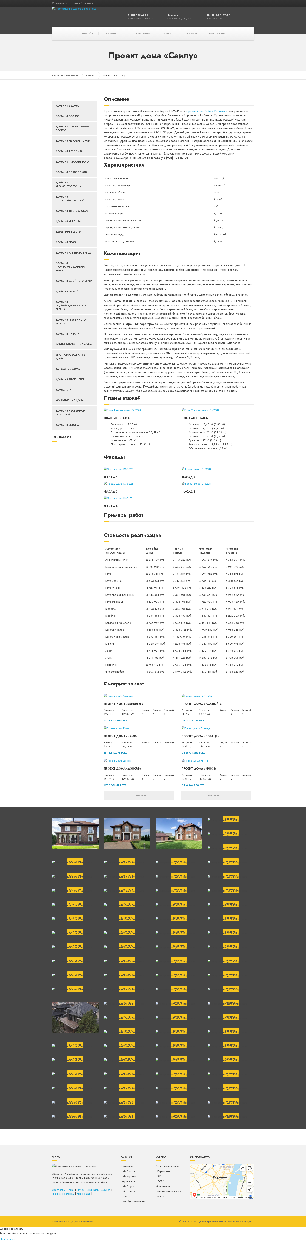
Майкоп (105, 1190)
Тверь (70, 1190)
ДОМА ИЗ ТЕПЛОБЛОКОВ (72, 211)
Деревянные (128, 1181)
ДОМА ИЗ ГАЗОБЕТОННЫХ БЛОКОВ (72, 128)
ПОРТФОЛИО (140, 33)
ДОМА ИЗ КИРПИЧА (68, 221)
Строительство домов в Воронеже (72, 1221)
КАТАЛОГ (112, 33)
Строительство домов (65, 75)
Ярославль (58, 1190)
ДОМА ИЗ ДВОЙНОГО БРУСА (74, 281)
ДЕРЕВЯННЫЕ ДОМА (68, 232)
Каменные (127, 1166)
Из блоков (129, 1171)
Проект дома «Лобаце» (200, 736)
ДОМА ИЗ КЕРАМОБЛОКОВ (73, 141)
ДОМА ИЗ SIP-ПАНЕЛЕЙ (70, 379)
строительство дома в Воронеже (206, 111)
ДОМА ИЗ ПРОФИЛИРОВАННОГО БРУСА (70, 266)
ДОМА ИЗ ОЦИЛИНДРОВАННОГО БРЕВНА (71, 305)
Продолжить (7, 1239)
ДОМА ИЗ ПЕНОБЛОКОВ (71, 172)
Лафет (126, 1196)
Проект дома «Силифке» (124, 704)
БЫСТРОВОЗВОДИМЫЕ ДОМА (70, 356)
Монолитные (163, 1186)
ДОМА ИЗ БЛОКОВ (68, 116)
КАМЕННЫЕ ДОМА (67, 105)
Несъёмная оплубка (169, 1191)
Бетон (160, 1196)
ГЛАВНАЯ (86, 33)
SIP (159, 1176)
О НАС (167, 33)
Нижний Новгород (63, 1194)
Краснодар (83, 1194)
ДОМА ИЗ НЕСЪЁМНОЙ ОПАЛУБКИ (70, 412)
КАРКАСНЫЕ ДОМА (68, 369)
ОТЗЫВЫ (190, 33)
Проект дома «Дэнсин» (123, 769)
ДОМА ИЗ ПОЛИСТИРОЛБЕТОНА (70, 198)
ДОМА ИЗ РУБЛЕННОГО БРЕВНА (71, 321)
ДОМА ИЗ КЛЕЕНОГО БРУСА (73, 252)
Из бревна (129, 1191)
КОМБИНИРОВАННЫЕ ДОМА (74, 344)
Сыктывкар (93, 1190)
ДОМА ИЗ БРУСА (66, 242)
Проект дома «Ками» (121, 736)
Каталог (91, 75)
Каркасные (163, 1171)
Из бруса (128, 1186)
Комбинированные (134, 1201)
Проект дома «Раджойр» (202, 704)
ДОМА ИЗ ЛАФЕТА (67, 334)
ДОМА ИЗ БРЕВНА (67, 291)
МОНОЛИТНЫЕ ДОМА (70, 400)
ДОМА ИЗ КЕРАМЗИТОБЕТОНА (68, 184)
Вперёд (215, 795)
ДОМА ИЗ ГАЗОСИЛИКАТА (72, 161)
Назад (140, 795)
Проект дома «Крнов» (199, 769)
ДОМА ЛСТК (63, 390)
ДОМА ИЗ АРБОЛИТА (69, 151)
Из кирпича (129, 1176)
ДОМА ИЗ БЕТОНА (67, 425)
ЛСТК (160, 1181)
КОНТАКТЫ (217, 33)
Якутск (80, 1190)
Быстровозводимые (167, 1166)
